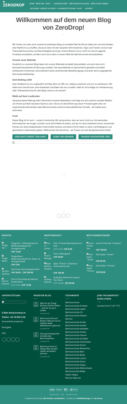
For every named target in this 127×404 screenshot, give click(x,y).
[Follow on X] (13, 339)
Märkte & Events (48, 8)
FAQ (4, 333)
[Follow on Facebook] (4, 339)
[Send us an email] (18, 339)
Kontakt (89, 8)
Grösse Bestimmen (99, 4)
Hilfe (79, 8)
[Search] (112, 6)
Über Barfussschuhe (79, 4)
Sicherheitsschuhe (67, 8)
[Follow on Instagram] (9, 339)
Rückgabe (6, 327)
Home (32, 4)
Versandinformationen (12, 321)
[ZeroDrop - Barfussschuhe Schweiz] (14, 6)
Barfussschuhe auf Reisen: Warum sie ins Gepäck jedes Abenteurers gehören (50, 322)
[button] (115, 6)
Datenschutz (71, 395)
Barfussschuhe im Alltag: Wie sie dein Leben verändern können (49, 350)
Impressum (54, 395)
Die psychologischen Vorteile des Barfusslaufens (49, 336)
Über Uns (40, 4)
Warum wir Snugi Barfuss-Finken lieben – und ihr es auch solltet (50, 307)
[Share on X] (64, 216)
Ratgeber (34, 8)
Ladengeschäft (60, 4)
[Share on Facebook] (59, 216)
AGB (62, 395)
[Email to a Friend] (68, 216)
